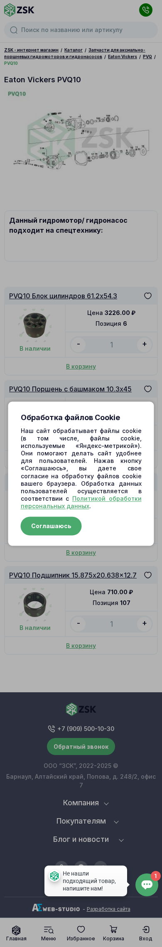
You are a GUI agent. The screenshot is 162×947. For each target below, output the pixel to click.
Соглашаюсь (51, 525)
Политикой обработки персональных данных (81, 502)
